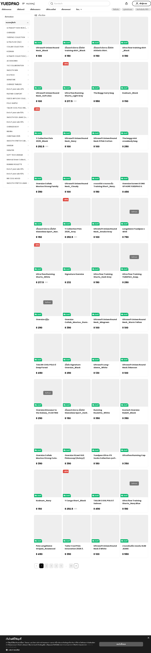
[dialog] (75, 644)
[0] (126, 3)
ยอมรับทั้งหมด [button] (121, 644)
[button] (116, 9)
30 (71, 566)
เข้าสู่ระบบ (143, 3)
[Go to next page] (76, 565)
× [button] (148, 638)
